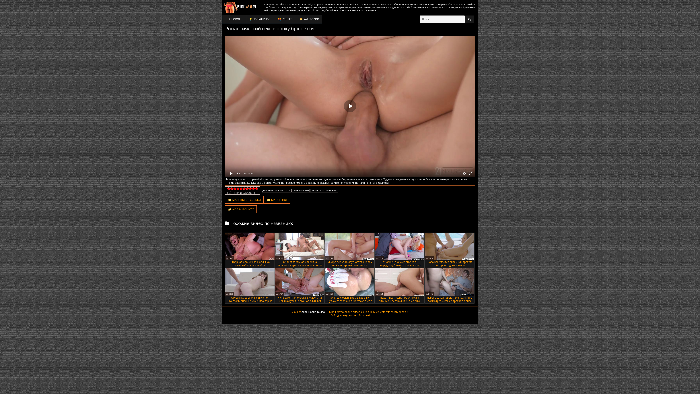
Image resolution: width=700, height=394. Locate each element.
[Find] (469, 19)
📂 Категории (309, 19)
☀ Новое (234, 19)
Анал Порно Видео (313, 312)
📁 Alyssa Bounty (241, 209)
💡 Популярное (259, 19)
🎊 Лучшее (285, 19)
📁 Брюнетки (277, 200)
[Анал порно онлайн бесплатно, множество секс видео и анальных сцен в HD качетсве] (240, 7)
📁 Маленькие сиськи (244, 200)
